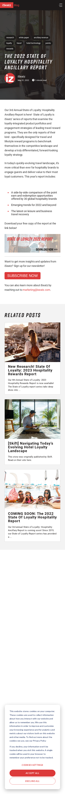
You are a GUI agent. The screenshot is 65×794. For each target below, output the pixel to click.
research (10, 37)
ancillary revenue (41, 37)
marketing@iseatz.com (36, 289)
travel (19, 43)
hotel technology (33, 43)
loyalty (9, 43)
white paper (24, 37)
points (48, 43)
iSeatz (6, 5)
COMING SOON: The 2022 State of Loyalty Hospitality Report (32, 517)
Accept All (32, 773)
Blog (16, 5)
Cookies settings (32, 765)
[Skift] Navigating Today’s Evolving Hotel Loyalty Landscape (30, 447)
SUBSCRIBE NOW (22, 276)
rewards (9, 49)
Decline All (32, 781)
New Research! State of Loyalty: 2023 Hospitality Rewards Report (30, 370)
